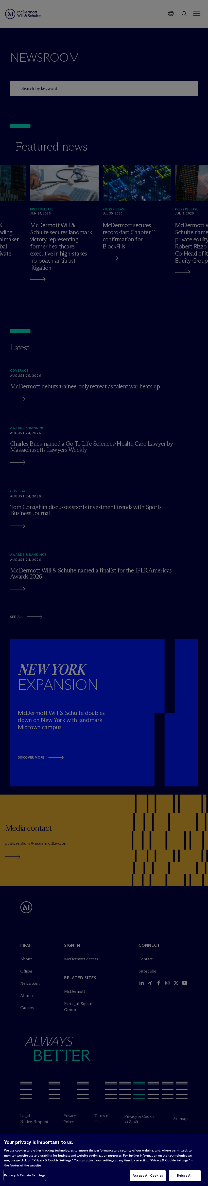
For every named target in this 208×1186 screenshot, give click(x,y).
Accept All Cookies (148, 1175)
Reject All (185, 1175)
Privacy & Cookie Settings (25, 1175)
